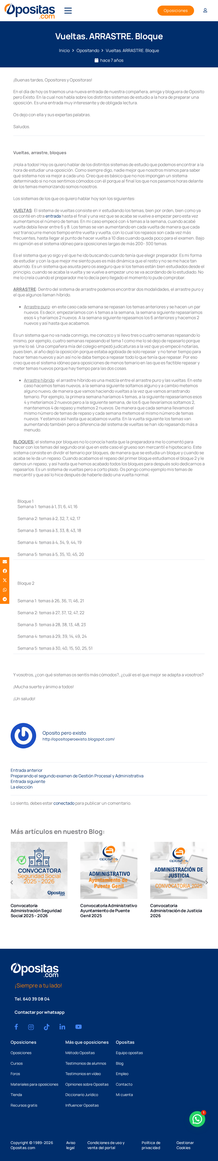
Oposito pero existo (64, 733)
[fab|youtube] (78, 1027)
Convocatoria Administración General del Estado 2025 (177, 911)
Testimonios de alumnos (85, 1063)
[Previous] (11, 882)
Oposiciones (21, 1052)
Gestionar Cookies (185, 1145)
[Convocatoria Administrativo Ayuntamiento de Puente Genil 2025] (39, 870)
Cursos (17, 1063)
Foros (15, 1073)
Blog (119, 1063)
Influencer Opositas (82, 1105)
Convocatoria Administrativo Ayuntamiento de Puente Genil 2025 (39, 911)
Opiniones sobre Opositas (86, 1084)
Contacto (124, 1084)
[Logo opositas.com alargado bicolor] (29, 11)
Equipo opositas (129, 1052)
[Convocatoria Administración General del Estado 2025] (179, 870)
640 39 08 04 (36, 999)
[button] (68, 10)
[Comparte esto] (4, 571)
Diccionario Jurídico (81, 1094)
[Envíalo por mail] (4, 561)
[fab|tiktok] (46, 1027)
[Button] (205, 11)
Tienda (16, 1094)
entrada (53, 216)
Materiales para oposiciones (34, 1084)
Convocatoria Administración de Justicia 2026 (106, 911)
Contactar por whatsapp (40, 1012)
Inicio (64, 50)
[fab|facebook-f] (16, 1027)
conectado (63, 803)
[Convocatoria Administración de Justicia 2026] (109, 870)
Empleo (122, 1073)
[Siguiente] (206, 882)
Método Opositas (80, 1052)
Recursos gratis (24, 1105)
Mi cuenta (124, 1094)
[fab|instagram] (31, 1027)
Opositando (88, 50)
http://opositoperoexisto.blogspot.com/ (79, 739)
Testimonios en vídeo (83, 1073)
